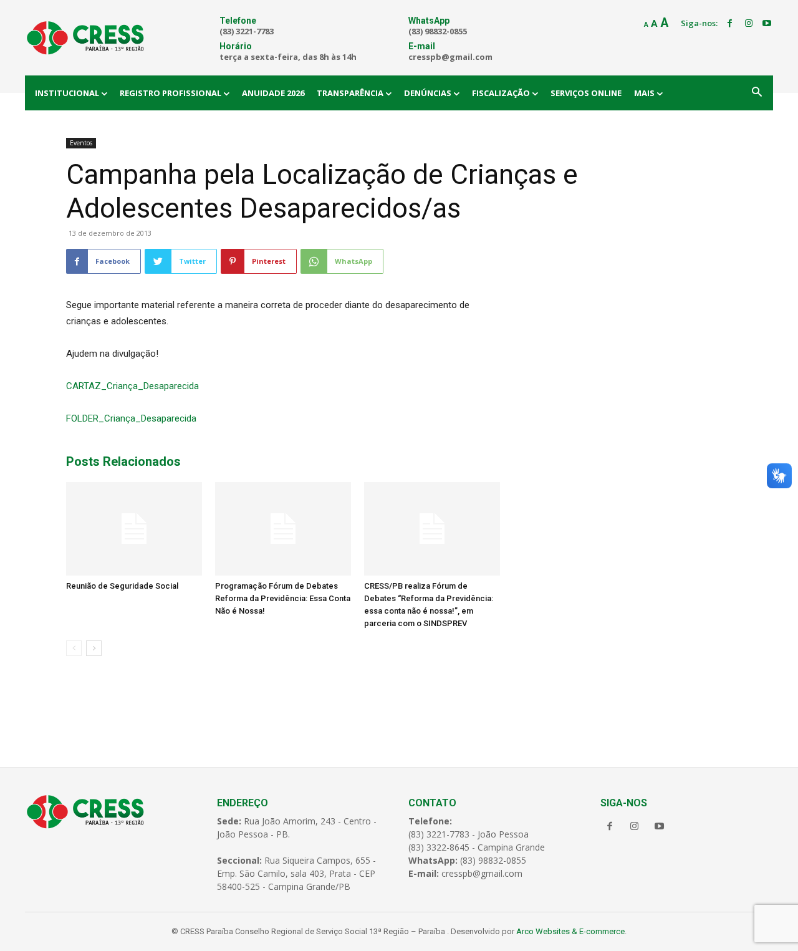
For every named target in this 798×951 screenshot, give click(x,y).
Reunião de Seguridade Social (122, 586)
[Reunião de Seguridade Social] (134, 529)
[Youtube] (767, 23)
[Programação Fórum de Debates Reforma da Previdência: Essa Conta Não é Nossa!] (283, 529)
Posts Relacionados (123, 461)
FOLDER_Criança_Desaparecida (131, 418)
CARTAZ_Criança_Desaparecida (132, 386)
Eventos (81, 142)
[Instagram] (749, 23)
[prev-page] (74, 648)
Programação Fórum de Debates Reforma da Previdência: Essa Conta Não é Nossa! (282, 598)
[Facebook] (730, 23)
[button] (756, 92)
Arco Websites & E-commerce (570, 931)
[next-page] (94, 648)
